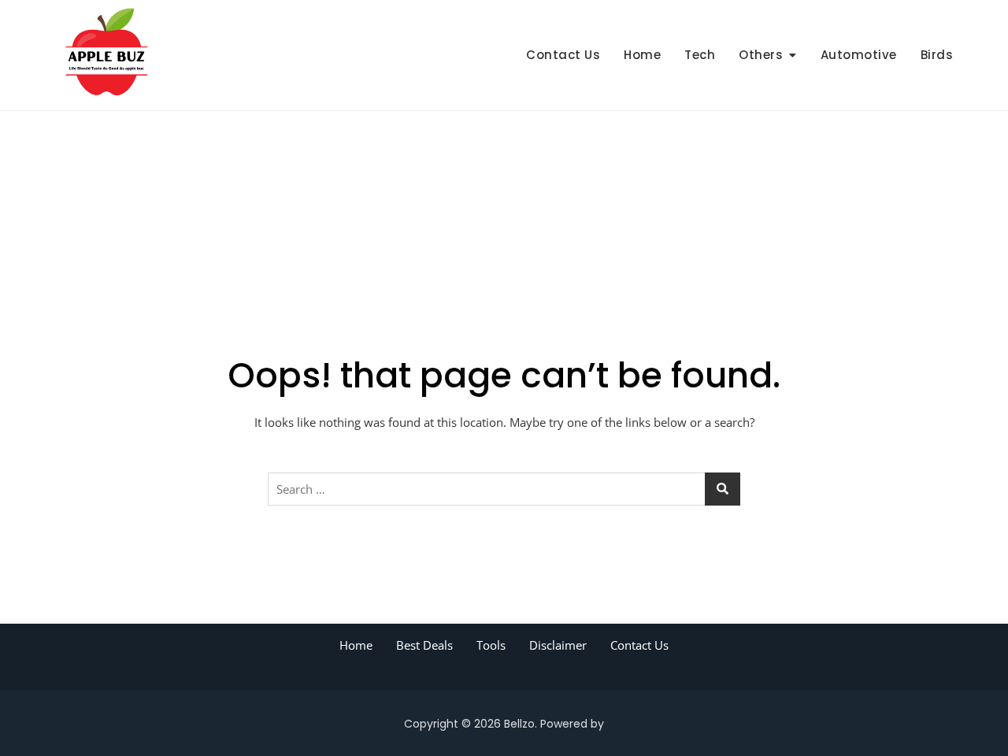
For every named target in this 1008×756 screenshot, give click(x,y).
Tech (699, 54)
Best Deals (424, 645)
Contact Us (563, 54)
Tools (491, 645)
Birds (937, 54)
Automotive (859, 54)
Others (761, 54)
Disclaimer (558, 645)
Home (642, 54)
